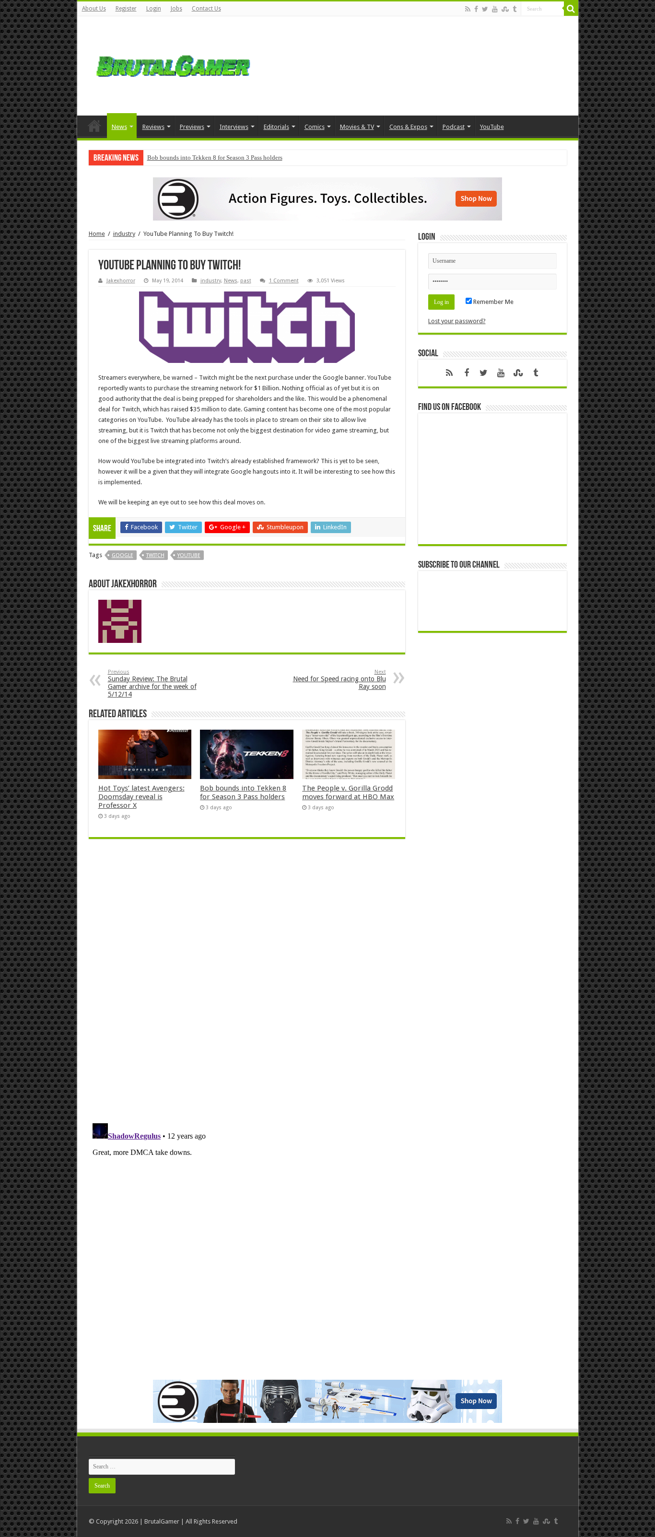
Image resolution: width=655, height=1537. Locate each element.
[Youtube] (495, 9)
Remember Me (493, 301)
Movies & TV (357, 126)
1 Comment (284, 281)
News (119, 126)
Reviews (153, 126)
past (245, 281)
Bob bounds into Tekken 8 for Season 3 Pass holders (214, 157)
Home (94, 126)
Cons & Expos (408, 126)
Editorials (276, 126)
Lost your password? (457, 321)
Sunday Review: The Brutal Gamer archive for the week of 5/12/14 (152, 683)
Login (153, 8)
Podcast (454, 126)
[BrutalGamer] (173, 64)
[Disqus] (247, 985)
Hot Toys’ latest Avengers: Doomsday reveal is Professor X (141, 797)
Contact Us (206, 8)
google (122, 555)
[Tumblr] (514, 9)
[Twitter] (485, 9)
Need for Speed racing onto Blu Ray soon (339, 679)
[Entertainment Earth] (327, 198)
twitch (155, 555)
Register (126, 8)
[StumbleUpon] (505, 9)
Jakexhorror (120, 281)
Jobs (176, 8)
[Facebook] (476, 9)
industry (124, 233)
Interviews (234, 126)
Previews (192, 126)
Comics (314, 126)
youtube (188, 555)
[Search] (571, 8)
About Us (94, 8)
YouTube (492, 126)
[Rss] (467, 9)
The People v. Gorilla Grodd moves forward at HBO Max (348, 792)
